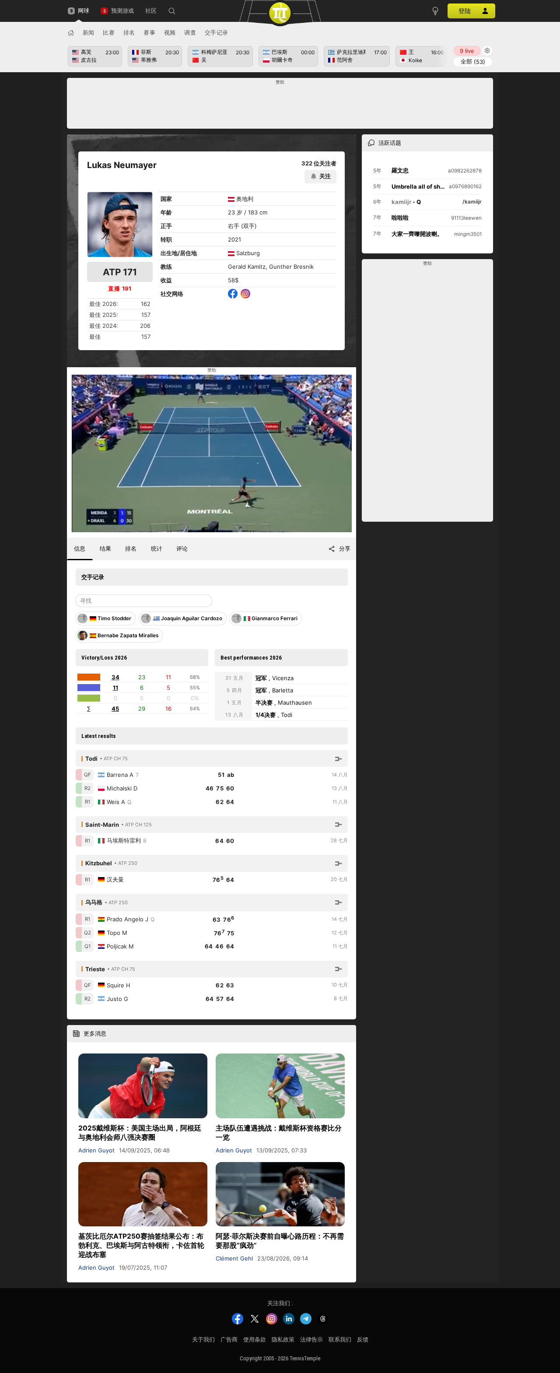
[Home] (71, 33)
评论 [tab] (182, 548)
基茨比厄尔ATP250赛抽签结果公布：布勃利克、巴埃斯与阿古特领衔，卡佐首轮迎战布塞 (141, 1245)
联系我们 (340, 1339)
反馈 (362, 1339)
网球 (83, 10)
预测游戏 (122, 10)
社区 (151, 10)
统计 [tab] (156, 548)
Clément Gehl (234, 1258)
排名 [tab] (130, 548)
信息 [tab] (79, 548)
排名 (129, 32)
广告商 (229, 1339)
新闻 (88, 32)
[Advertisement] (280, 106)
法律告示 (311, 1339)
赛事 (149, 32)
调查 (190, 32)
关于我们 (203, 1339)
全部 (473, 61)
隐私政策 (283, 1339)
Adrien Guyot (96, 1150)
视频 (170, 32)
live (467, 50)
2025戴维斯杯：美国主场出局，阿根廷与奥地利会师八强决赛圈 (139, 1132)
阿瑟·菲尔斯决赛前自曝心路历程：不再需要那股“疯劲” (280, 1241)
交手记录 (216, 32)
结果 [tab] (105, 548)
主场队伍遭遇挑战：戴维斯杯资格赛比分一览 (279, 1132)
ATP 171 (120, 272)
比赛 (109, 32)
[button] (172, 11)
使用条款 (254, 1339)
